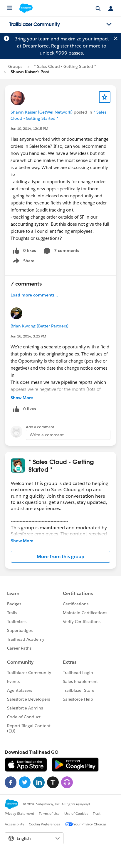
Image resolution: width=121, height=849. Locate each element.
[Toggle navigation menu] (109, 24)
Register (60, 46)
